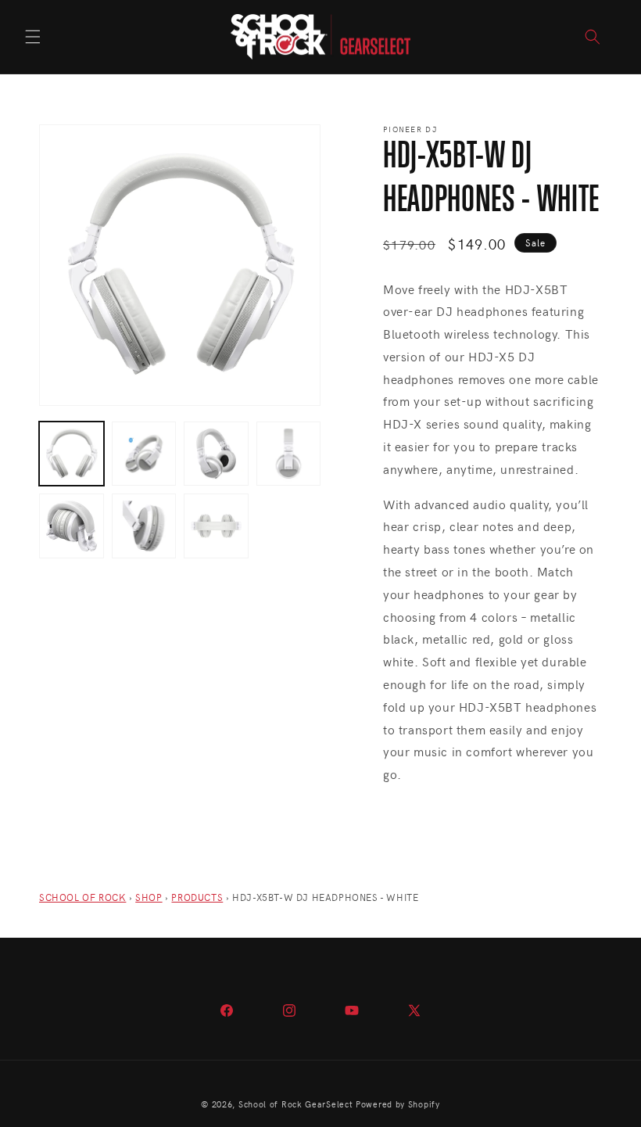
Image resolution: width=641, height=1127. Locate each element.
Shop (148, 897)
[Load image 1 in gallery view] (71, 454)
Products (197, 897)
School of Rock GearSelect (295, 1104)
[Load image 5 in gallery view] (71, 526)
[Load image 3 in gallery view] (216, 454)
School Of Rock (82, 897)
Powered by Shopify (398, 1104)
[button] (33, 37)
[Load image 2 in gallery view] (144, 454)
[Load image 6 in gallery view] (144, 526)
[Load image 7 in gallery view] (216, 526)
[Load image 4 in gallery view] (288, 454)
